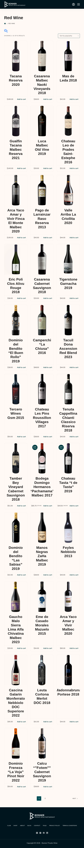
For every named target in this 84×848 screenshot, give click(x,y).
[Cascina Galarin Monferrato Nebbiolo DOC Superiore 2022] (15, 670)
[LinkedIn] (47, 833)
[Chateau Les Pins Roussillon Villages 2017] (42, 389)
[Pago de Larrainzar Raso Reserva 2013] (42, 190)
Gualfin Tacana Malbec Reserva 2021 (16, 149)
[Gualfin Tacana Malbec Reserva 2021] (15, 121)
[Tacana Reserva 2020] (15, 56)
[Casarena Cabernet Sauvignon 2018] (42, 259)
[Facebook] (44, 833)
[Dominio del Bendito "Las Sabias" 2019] (15, 527)
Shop (15, 825)
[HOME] (5, 23)
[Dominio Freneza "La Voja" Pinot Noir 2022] (15, 743)
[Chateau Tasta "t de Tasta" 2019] (68, 458)
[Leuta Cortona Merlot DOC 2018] (42, 670)
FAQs (44, 825)
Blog (29, 825)
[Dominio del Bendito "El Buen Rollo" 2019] (15, 320)
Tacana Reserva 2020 (16, 80)
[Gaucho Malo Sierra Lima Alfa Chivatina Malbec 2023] (15, 596)
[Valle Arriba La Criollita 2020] (68, 190)
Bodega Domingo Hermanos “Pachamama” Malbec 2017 (42, 486)
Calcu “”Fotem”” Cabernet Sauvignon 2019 (42, 771)
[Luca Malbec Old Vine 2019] (42, 121)
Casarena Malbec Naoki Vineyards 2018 (42, 84)
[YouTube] (37, 833)
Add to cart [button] (21, 99)
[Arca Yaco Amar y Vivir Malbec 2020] (68, 596)
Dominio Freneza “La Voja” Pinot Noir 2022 (15, 771)
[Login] (73, 4)
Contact (37, 825)
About (22, 825)
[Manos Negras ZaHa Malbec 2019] (42, 527)
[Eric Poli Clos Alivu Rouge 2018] (15, 259)
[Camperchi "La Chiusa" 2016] (42, 320)
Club (9, 825)
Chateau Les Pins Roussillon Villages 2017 (42, 417)
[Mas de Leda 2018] (68, 56)
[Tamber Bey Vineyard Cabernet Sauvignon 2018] (15, 458)
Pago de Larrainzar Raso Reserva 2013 (41, 218)
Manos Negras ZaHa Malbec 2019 (42, 556)
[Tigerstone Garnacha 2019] (68, 259)
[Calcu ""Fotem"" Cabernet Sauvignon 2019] (42, 743)
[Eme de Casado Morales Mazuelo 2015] (42, 596)
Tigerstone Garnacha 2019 (68, 283)
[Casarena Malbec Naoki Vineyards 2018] (42, 56)
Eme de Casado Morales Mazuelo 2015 (42, 625)
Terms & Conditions (70, 825)
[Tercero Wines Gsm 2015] (15, 389)
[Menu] (78, 4)
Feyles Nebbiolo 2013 (68, 552)
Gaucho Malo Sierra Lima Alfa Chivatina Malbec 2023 (16, 629)
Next (74, 798)
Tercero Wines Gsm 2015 (15, 413)
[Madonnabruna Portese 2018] (68, 670)
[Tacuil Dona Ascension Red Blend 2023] (68, 320)
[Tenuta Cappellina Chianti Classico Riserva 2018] (68, 389)
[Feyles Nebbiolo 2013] (68, 527)
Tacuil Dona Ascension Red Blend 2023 (68, 348)
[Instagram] (40, 833)
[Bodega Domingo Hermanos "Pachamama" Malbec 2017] (42, 458)
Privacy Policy (54, 825)
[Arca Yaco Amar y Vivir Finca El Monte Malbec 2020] (15, 190)
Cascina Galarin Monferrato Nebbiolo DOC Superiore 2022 (15, 702)
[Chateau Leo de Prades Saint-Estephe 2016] (68, 121)
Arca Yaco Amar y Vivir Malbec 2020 (68, 625)
